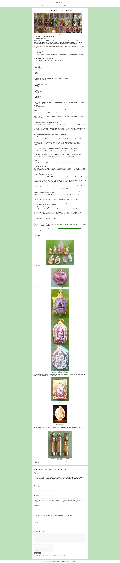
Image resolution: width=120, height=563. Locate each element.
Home (40, 5)
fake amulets (51, 109)
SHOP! (73, 5)
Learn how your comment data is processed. (57, 555)
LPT (67, 374)
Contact (80, 5)
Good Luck (53, 5)
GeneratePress (73, 561)
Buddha (47, 5)
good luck (67, 43)
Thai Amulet (37, 162)
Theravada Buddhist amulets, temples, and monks (69, 228)
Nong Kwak (68, 55)
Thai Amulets (66, 5)
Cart (76, 5)
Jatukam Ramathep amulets (60, 55)
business (44, 107)
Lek (34, 485)
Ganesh (36, 51)
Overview (59, 5)
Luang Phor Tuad (43, 51)
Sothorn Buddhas (60, 424)
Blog (43, 5)
